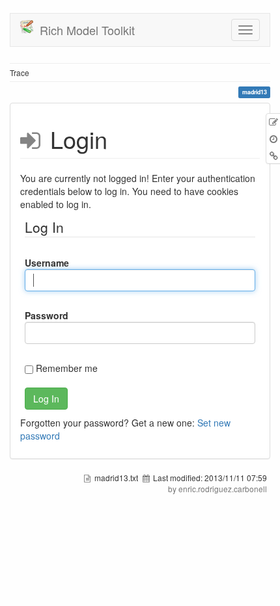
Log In (46, 398)
